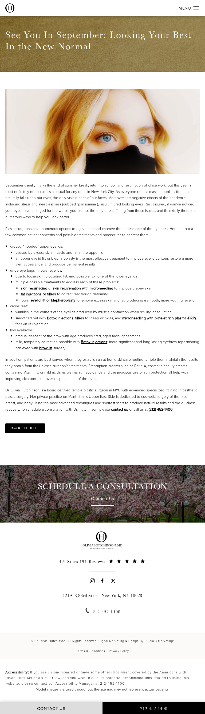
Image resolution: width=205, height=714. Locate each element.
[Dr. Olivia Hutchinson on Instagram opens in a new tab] (92, 580)
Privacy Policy (119, 651)
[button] (196, 8)
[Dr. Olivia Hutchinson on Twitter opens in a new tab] (113, 580)
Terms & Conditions (90, 651)
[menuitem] (92, 580)
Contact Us (102, 499)
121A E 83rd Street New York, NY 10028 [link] (103, 595)
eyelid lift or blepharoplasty (53, 258)
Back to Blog (25, 428)
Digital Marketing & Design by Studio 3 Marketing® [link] (136, 641)
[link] (102, 564)
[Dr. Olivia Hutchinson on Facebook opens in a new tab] (102, 580)
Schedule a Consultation (102, 486)
